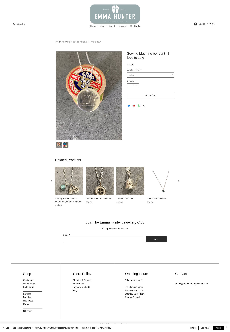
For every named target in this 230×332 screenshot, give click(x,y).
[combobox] (150, 75)
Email (66, 235)
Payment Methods (81, 287)
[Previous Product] (51, 181)
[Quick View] (69, 181)
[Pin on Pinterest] (133, 105)
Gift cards (27, 311)
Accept (218, 327)
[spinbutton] (133, 86)
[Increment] (137, 86)
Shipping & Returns (82, 280)
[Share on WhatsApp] (138, 105)
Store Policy (78, 284)
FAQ (75, 290)
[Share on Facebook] (128, 105)
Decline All (205, 327)
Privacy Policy (105, 327)
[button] (211, 23)
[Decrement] (129, 86)
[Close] (226, 328)
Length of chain (134, 70)
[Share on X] (143, 105)
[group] (115, 187)
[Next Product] (178, 181)
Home (58, 42)
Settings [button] (193, 327)
